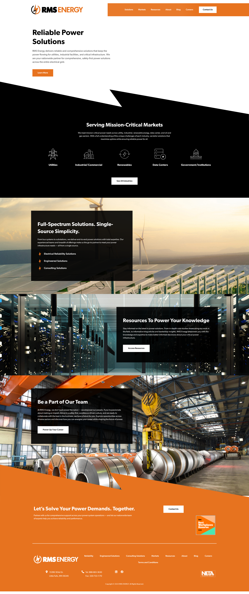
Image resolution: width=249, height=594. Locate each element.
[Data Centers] (160, 154)
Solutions (129, 10)
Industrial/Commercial (88, 165)
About (168, 10)
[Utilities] (52, 154)
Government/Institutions (196, 165)
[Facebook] (122, 571)
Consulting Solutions (135, 556)
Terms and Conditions (148, 563)
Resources (155, 10)
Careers (189, 10)
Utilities (53, 165)
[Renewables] (124, 154)
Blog (178, 10)
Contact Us (208, 10)
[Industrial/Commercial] (88, 154)
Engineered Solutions (110, 556)
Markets (142, 10)
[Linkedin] (116, 571)
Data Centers (160, 165)
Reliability (88, 556)
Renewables (124, 165)
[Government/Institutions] (196, 154)
